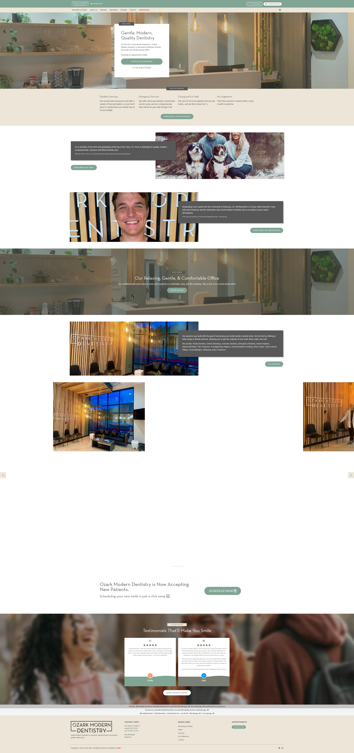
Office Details (177, 290)
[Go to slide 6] (178, 566)
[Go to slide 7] (179, 566)
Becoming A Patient (79, 10)
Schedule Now (273, 4)
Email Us (127, 737)
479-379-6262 (255, 4)
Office (180, 730)
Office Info (98, 4)
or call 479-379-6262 (141, 67)
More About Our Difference (177, 116)
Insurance (114, 10)
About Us (93, 10)
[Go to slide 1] (171, 566)
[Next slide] (351, 475)
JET (119, 748)
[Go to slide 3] (174, 566)
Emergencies (144, 10)
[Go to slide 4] (175, 566)
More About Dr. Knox (84, 167)
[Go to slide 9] (182, 566)
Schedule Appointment (141, 61)
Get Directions (131, 731)
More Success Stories (177, 693)
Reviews (124, 10)
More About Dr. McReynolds (266, 230)
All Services (274, 364)
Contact (133, 10)
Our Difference (183, 736)
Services (103, 10)
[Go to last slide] (3, 475)
